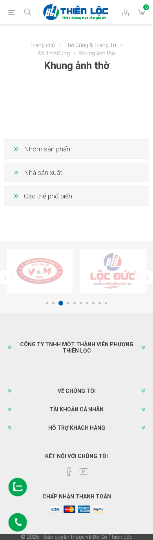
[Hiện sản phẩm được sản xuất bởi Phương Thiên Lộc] (113, 271)
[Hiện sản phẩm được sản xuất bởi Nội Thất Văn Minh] (40, 271)
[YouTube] (84, 471)
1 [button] (47, 303)
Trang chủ (42, 45)
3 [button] (60, 303)
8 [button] (93, 303)
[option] (39, 271)
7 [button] (87, 303)
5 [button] (74, 303)
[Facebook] (69, 471)
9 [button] (99, 303)
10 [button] (106, 303)
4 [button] (68, 303)
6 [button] (81, 303)
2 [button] (53, 303)
